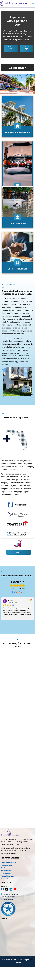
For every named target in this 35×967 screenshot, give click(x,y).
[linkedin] (11, 889)
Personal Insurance (7, 876)
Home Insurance (6, 865)
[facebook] (3, 889)
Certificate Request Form (9, 862)
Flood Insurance (18, 223)
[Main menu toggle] (33, 4)
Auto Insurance (6, 868)
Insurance (25, 132)
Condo (16, 132)
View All (18, 552)
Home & (9, 132)
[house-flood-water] (17, 217)
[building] (17, 262)
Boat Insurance (6, 870)
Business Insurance (17, 268)
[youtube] (15, 889)
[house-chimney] (17, 126)
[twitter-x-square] (7, 889)
